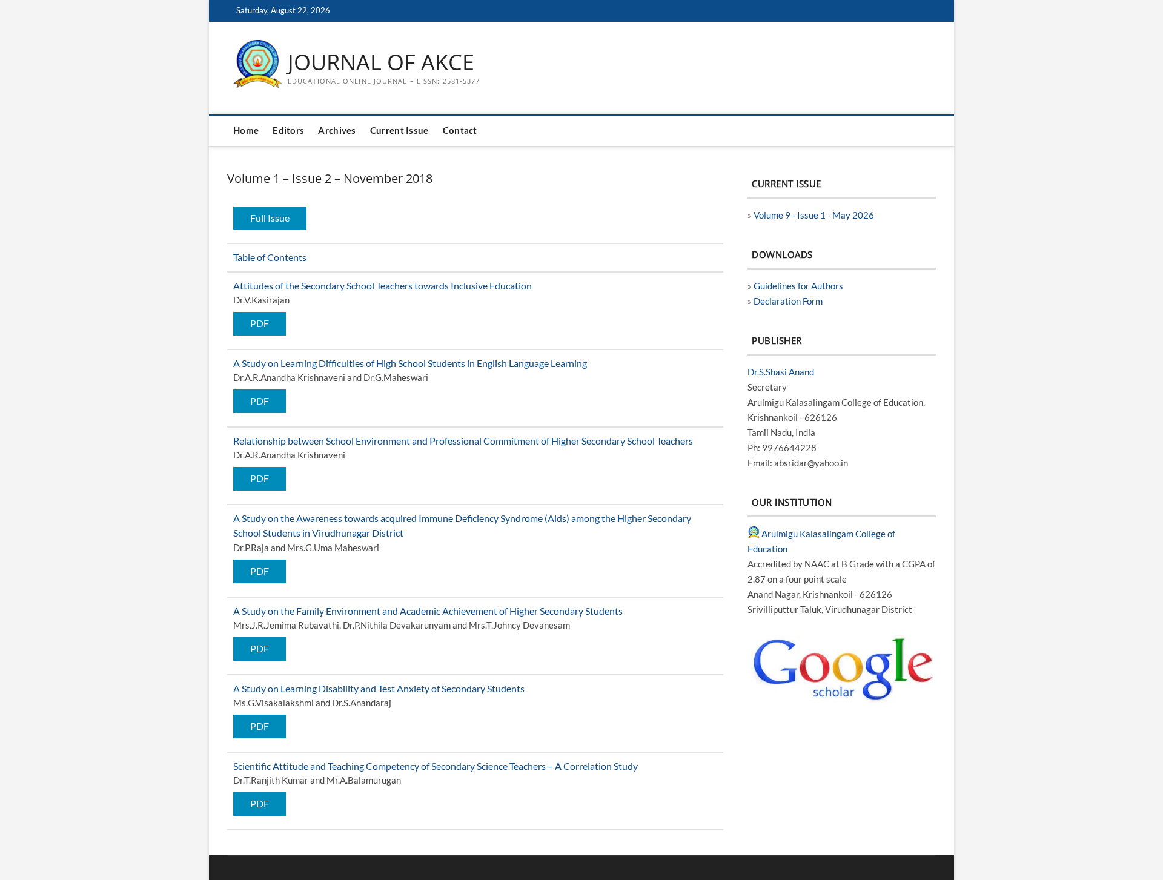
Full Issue (270, 217)
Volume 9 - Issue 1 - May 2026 (814, 215)
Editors (288, 130)
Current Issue (399, 130)
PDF (259, 323)
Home (246, 130)
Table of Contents (269, 257)
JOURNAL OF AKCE (381, 62)
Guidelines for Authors (798, 285)
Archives (337, 130)
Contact (460, 130)
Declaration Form (788, 301)
